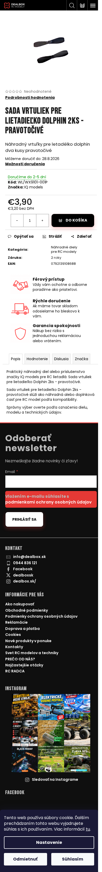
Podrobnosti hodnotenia (30, 97)
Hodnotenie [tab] (37, 358)
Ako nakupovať (19, 604)
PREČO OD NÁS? (20, 659)
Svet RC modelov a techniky (31, 652)
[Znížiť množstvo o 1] (17, 220)
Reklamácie (16, 622)
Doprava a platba (22, 628)
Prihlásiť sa (24, 519)
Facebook (22, 569)
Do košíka (76, 220)
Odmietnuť (25, 859)
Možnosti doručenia (25, 164)
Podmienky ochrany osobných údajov (41, 616)
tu (88, 829)
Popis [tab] (15, 358)
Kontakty (14, 646)
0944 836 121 (25, 563)
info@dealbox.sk (29, 556)
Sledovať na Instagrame (55, 779)
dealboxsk (23, 575)
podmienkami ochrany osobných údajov (48, 502)
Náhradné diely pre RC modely (64, 249)
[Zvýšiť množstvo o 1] (42, 220)
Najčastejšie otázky (24, 665)
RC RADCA (15, 671)
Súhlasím (72, 859)
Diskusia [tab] (61, 358)
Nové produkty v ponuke (28, 640)
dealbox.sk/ (24, 581)
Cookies (13, 634)
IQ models (33, 187)
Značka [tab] (81, 358)
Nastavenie (49, 842)
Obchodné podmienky (26, 610)
